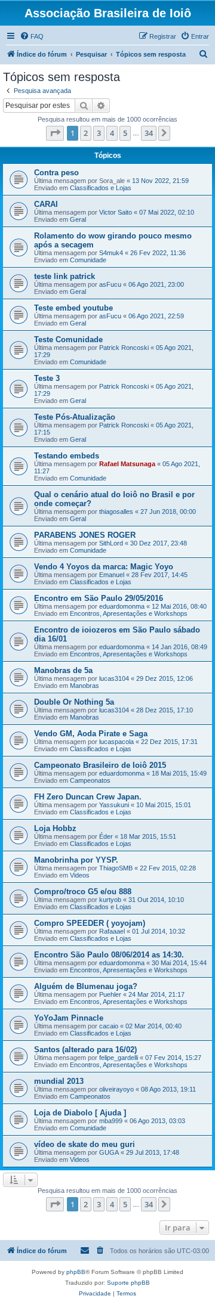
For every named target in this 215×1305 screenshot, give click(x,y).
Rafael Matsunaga (127, 463)
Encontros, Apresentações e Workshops (129, 613)
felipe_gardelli (118, 1057)
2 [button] (86, 133)
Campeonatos (90, 780)
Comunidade (88, 260)
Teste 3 (47, 378)
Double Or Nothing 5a (74, 702)
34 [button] (149, 133)
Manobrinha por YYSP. (76, 859)
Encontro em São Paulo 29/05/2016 (98, 598)
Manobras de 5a (63, 670)
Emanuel (111, 574)
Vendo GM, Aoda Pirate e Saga (91, 733)
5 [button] (125, 133)
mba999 (110, 1120)
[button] (55, 133)
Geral (78, 219)
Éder (106, 836)
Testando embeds (66, 455)
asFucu (110, 284)
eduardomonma (122, 606)
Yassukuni (114, 804)
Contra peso (56, 172)
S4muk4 (111, 252)
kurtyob (110, 899)
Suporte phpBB (128, 1282)
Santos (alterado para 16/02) (85, 1049)
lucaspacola (116, 741)
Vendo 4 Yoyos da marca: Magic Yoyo (103, 566)
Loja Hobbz (55, 828)
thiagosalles (116, 511)
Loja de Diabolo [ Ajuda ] (80, 1112)
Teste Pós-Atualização (74, 417)
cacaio (108, 1026)
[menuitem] (32, 36)
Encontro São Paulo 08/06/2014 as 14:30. (109, 954)
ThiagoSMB (116, 868)
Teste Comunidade (68, 339)
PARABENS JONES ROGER (85, 535)
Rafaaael (112, 931)
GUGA (109, 1152)
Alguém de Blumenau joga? (85, 986)
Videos (80, 875)
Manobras (84, 685)
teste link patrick (64, 276)
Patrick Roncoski (124, 347)
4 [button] (112, 133)
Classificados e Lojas (100, 187)
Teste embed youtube (73, 307)
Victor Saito (115, 212)
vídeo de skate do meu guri (84, 1144)
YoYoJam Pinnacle (68, 1017)
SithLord (111, 543)
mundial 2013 (59, 1081)
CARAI (46, 204)
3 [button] (99, 133)
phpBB (75, 1272)
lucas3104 (114, 678)
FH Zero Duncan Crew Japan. (88, 796)
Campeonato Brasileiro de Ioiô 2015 (100, 765)
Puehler (110, 994)
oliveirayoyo (116, 1089)
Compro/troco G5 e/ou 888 (82, 891)
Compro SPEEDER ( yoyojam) (89, 923)
